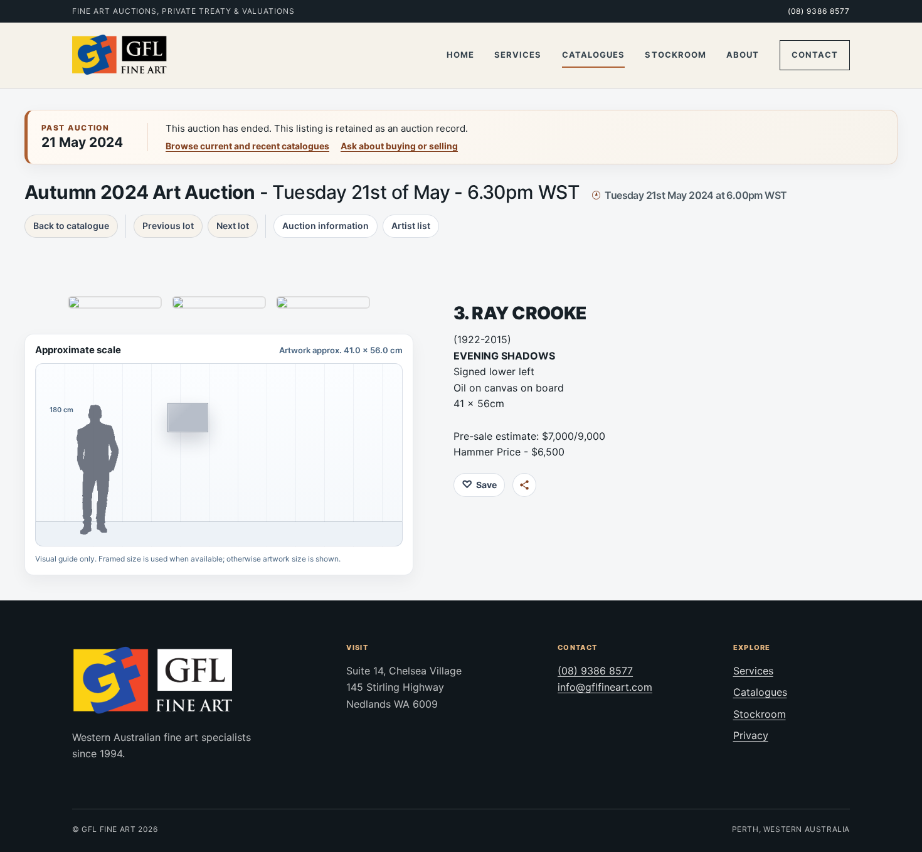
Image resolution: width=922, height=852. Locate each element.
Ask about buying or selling (399, 146)
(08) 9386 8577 (819, 11)
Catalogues (593, 55)
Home (460, 55)
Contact (815, 55)
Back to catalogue (71, 225)
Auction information (325, 225)
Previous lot (168, 225)
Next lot (232, 225)
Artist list (410, 225)
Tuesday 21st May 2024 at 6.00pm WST (696, 195)
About (742, 55)
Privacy (750, 735)
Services (517, 55)
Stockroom (675, 55)
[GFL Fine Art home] (119, 55)
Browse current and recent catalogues (247, 146)
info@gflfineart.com (605, 687)
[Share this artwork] (524, 485)
